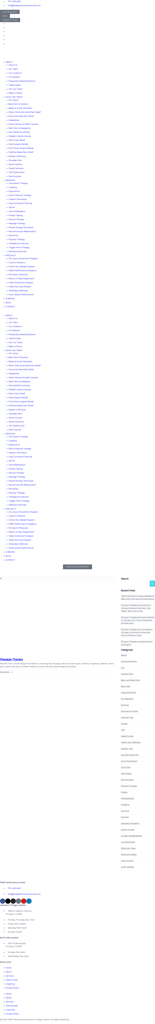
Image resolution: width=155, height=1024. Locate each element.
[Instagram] (13, 901)
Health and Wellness (131, 742)
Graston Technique (18, 199)
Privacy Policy (12, 988)
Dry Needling (127, 699)
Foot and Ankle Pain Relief (21, 116)
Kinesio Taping (16, 215)
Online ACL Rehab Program (22, 266)
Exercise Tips (127, 717)
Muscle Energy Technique (21, 227)
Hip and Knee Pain (130, 755)
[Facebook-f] (2, 901)
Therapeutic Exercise (18, 243)
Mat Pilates (126, 773)
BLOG (8, 302)
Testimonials (15, 85)
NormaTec (13, 235)
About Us (13, 65)
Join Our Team (16, 89)
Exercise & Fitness (129, 711)
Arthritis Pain (127, 674)
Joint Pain (125, 767)
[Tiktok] (18, 901)
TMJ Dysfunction (17, 172)
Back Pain (126, 686)
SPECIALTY (11, 255)
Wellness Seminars (18, 251)
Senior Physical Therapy (20, 195)
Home (8, 968)
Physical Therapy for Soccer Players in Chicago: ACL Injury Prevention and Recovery (138, 620)
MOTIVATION (127, 780)
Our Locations (15, 73)
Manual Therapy (16, 219)
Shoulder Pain (15, 160)
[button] (77, 312)
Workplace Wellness (18, 290)
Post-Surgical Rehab (18, 144)
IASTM (12, 207)
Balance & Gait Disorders (20, 108)
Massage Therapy (17, 223)
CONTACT (10, 306)
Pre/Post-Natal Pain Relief (21, 152)
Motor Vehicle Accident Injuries (23, 124)
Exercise (125, 705)
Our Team (13, 69)
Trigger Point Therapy (19, 247)
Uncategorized (128, 842)
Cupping (13, 187)
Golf (123, 730)
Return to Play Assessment (21, 278)
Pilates (124, 792)
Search (125, 578)
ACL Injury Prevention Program (23, 258)
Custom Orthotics (17, 262)
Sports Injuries (15, 164)
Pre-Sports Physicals (18, 274)
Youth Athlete (127, 867)
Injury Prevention (129, 761)
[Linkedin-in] (29, 901)
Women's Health (129, 854)
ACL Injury (13, 100)
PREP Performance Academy (22, 270)
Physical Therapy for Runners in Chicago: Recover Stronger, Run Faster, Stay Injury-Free (136, 608)
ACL (123, 668)
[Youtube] (23, 901)
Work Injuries (15, 176)
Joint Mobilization (17, 211)
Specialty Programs (130, 823)
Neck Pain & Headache (19, 128)
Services (125, 817)
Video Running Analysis (20, 286)
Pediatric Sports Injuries (20, 136)
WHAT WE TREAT (14, 97)
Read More (4, 672)
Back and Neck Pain (130, 680)
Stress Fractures (16, 168)
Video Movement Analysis (21, 282)
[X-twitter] (8, 901)
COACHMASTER (128, 692)
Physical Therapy (17, 239)
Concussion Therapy (18, 183)
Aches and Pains (129, 661)
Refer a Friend (15, 93)
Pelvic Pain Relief (17, 140)
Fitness (124, 724)
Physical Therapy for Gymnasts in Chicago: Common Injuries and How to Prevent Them (137, 632)
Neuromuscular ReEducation (22, 231)
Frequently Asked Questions (22, 81)
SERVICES (10, 180)
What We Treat (128, 848)
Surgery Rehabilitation (131, 836)
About (124, 655)
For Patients (14, 77)
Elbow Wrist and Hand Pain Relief (25, 112)
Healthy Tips (127, 749)
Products (125, 804)
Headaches (14, 120)
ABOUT (9, 62)
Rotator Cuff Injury (17, 156)
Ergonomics (14, 191)
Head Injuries (127, 736)
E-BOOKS (10, 298)
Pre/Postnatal (127, 798)
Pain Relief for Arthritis (19, 132)
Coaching (10, 984)
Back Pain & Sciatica (18, 104)
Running (125, 811)
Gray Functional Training (20, 203)
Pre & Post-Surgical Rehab (21, 148)
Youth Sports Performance (21, 294)
